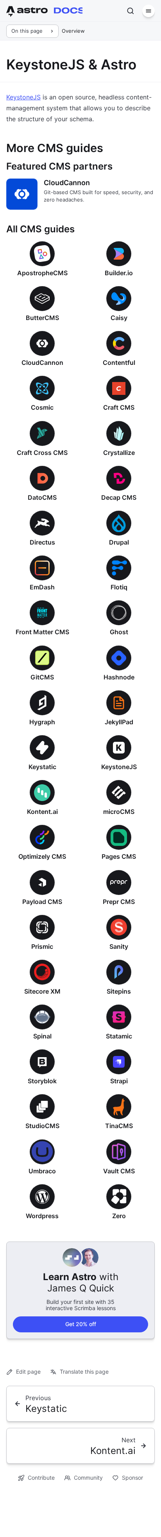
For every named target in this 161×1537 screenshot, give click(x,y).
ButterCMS (42, 318)
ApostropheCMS (42, 273)
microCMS (118, 811)
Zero (119, 1216)
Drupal (119, 542)
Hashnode (119, 677)
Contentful (119, 362)
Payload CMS (42, 902)
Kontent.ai (42, 811)
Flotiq (119, 587)
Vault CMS (119, 1171)
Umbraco (42, 1171)
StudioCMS (42, 1126)
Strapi (119, 1081)
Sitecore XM (42, 991)
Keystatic (42, 767)
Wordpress (42, 1216)
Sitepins (119, 991)
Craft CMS (118, 407)
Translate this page (84, 1371)
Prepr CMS (119, 902)
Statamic (119, 1036)
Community (88, 1477)
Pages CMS (119, 856)
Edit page (28, 1371)
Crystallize (119, 452)
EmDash (42, 587)
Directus (42, 542)
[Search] (130, 11)
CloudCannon (67, 183)
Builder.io (119, 273)
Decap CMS (118, 497)
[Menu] (148, 11)
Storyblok (42, 1081)
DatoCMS (42, 497)
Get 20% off (80, 1324)
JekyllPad (119, 722)
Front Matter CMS (42, 632)
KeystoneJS (23, 97)
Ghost (119, 632)
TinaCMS (119, 1126)
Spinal (42, 1036)
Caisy (119, 318)
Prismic (42, 946)
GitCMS (42, 677)
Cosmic (42, 407)
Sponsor (132, 1477)
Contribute (41, 1477)
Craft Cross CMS (42, 452)
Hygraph (42, 722)
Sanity (118, 946)
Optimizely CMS (42, 856)
